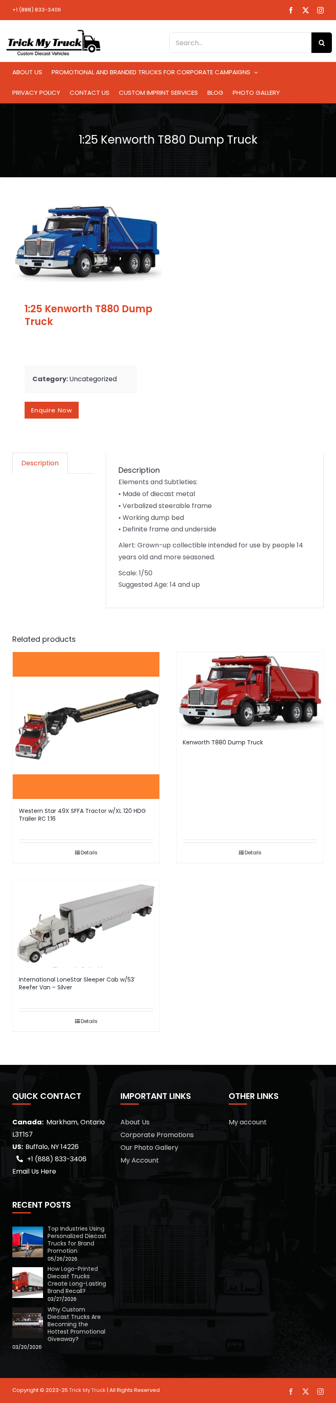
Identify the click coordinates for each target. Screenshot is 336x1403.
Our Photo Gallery (149, 1147)
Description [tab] (40, 463)
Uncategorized (93, 379)
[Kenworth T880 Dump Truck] (250, 691)
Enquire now (51, 410)
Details (89, 852)
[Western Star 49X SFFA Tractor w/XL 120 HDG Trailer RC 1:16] (86, 725)
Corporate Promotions (157, 1135)
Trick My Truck (87, 1390)
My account (248, 1122)
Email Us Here (34, 1171)
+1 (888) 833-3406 (36, 10)
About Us (135, 1122)
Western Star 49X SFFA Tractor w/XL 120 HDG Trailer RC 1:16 (82, 815)
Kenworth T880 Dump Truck (223, 742)
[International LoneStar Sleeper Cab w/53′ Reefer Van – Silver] (86, 924)
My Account (139, 1160)
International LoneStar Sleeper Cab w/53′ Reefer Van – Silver (77, 983)
